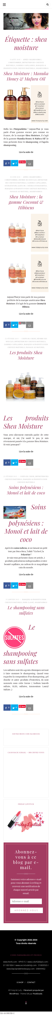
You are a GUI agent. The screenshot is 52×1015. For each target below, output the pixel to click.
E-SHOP (20, 982)
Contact (31, 982)
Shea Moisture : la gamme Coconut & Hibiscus (26, 202)
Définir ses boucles (27, 180)
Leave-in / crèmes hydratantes (32, 186)
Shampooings (42, 68)
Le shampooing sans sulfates (26, 610)
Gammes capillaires (25, 65)
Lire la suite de (26, 152)
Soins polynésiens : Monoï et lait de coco (26, 490)
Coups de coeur (29, 339)
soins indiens (20, 548)
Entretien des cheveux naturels (30, 342)
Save (23, 324)
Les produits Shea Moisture (26, 355)
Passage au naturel (19, 192)
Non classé (28, 602)
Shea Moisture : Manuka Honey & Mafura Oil (26, 76)
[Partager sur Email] (29, 163)
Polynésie (25, 554)
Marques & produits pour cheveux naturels (26, 189)
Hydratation (11, 186)
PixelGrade (37, 993)
